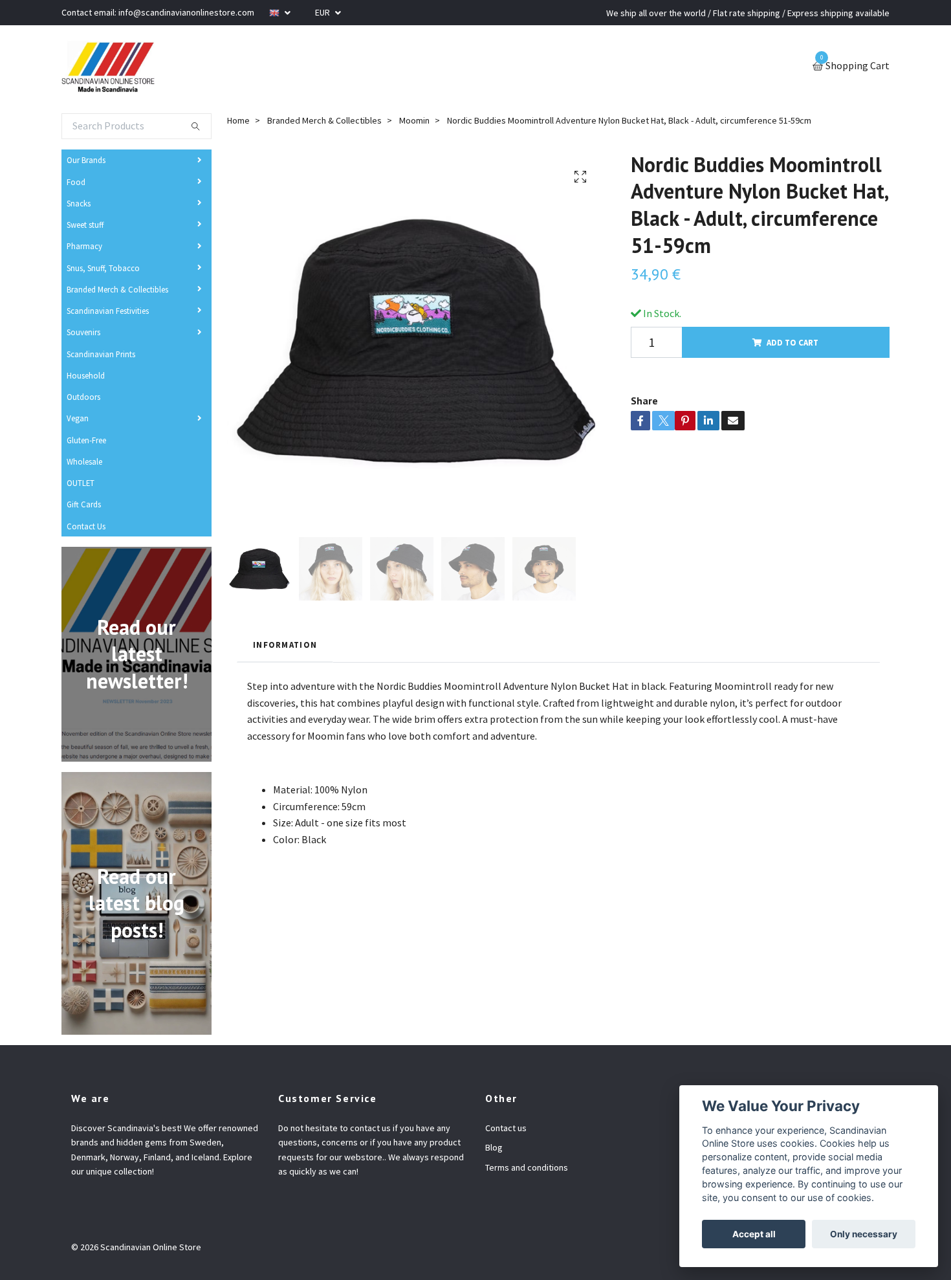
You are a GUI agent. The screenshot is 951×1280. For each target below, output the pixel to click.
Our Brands (86, 160)
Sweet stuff (85, 224)
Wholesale (84, 461)
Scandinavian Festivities (108, 310)
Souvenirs (83, 332)
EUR (323, 12)
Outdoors (83, 397)
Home (238, 120)
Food (76, 182)
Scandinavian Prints (101, 354)
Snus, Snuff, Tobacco (103, 268)
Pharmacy (84, 246)
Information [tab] (285, 644)
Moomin (414, 120)
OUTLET (80, 483)
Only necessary (863, 1234)
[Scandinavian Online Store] (108, 67)
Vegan (78, 418)
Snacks (79, 203)
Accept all (754, 1234)
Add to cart (792, 342)
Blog (494, 1147)
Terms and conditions (526, 1167)
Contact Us (86, 526)
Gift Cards (84, 504)
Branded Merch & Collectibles (117, 289)
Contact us (506, 1128)
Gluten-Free (86, 440)
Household (86, 375)
